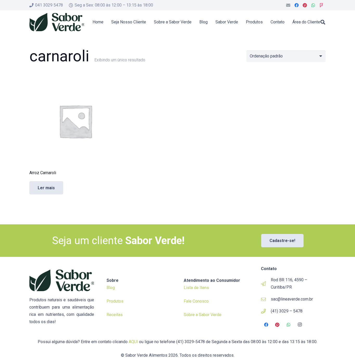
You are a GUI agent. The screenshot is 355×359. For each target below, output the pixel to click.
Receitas (115, 314)
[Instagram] (300, 324)
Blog (111, 287)
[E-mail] (288, 5)
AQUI (133, 341)
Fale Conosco (196, 301)
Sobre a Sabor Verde (202, 314)
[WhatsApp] (313, 5)
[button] (323, 22)
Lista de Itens (196, 287)
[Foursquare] (321, 5)
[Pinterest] (305, 5)
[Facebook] (296, 5)
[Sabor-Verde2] (56, 22)
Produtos (115, 301)
